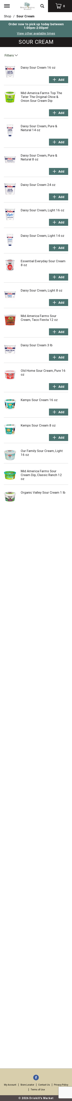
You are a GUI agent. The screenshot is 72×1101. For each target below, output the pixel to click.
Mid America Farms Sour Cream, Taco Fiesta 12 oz (39, 318)
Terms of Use (38, 1089)
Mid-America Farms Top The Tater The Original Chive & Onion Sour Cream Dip (41, 97)
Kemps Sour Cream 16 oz (39, 400)
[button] (58, 79)
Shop (7, 16)
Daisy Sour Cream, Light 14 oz (42, 236)
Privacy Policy (61, 1084)
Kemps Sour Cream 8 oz (38, 425)
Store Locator (27, 1084)
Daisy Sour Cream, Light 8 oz (41, 290)
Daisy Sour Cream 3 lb (36, 345)
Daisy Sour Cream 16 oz (38, 67)
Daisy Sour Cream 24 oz (38, 185)
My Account (10, 1084)
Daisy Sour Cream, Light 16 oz (42, 210)
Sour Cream (25, 16)
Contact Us (44, 1084)
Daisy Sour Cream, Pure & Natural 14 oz (39, 128)
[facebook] (36, 1078)
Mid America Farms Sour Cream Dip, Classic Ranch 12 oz (41, 475)
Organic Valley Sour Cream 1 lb (43, 492)
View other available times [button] (36, 33)
